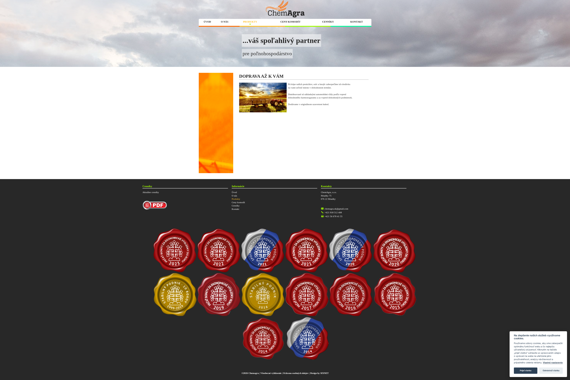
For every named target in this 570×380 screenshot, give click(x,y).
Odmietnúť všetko (551, 370)
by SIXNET (323, 373)
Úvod (207, 21)
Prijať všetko (525, 370)
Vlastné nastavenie (553, 362)
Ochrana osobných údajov (296, 373)
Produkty (250, 21)
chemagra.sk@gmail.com (336, 209)
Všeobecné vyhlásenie (271, 373)
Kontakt (356, 21)
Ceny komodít (290, 21)
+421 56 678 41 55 (333, 216)
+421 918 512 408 (333, 212)
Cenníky (328, 21)
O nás (224, 21)
